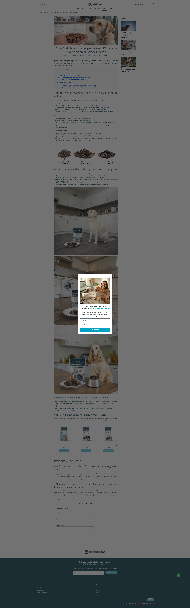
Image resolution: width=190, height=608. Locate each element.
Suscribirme (95, 330)
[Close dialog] (110, 276)
